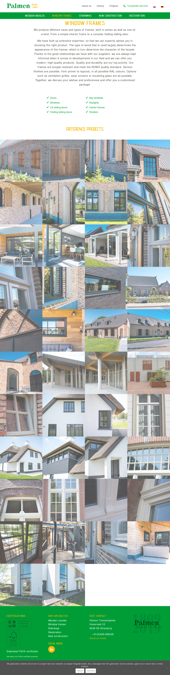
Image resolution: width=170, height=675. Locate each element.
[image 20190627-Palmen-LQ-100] (106, 288)
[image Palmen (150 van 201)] (63, 415)
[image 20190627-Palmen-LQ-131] (63, 288)
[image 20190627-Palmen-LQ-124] (149, 330)
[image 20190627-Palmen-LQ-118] (21, 161)
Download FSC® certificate (22, 651)
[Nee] (166, 667)
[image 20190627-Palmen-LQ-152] (149, 161)
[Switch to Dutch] (154, 7)
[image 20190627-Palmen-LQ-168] (106, 245)
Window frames (57, 624)
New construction (58, 636)
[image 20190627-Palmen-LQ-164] (21, 585)
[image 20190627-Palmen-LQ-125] (106, 203)
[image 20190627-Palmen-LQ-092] (106, 161)
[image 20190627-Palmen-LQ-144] (149, 542)
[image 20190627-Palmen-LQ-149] (63, 330)
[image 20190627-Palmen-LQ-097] (149, 245)
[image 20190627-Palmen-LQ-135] (21, 373)
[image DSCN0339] (63, 373)
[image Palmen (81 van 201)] (21, 500)
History (100, 6)
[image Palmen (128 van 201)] (106, 457)
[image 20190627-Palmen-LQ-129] (63, 203)
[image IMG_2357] (106, 500)
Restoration (54, 632)
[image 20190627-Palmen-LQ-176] (21, 245)
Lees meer (91, 671)
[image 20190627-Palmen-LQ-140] (21, 203)
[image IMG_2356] (149, 500)
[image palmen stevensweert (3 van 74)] (149, 415)
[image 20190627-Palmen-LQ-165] (63, 585)
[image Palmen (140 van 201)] (106, 415)
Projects (113, 6)
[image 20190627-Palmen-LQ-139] (106, 330)
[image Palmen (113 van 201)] (149, 457)
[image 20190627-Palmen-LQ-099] (63, 161)
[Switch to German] (162, 7)
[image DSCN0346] (106, 373)
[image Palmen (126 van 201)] (21, 457)
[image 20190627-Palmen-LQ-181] (63, 245)
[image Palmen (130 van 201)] (63, 457)
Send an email (98, 638)
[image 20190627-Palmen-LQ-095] (21, 288)
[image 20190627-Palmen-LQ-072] (63, 542)
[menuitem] (84, 6)
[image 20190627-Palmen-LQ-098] (106, 542)
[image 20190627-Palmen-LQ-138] (21, 330)
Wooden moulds (57, 620)
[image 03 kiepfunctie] (21, 542)
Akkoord (80, 671)
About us (86, 6)
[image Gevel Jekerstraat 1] (149, 373)
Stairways (54, 628)
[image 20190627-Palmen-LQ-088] (149, 288)
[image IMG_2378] (21, 415)
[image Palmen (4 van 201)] (63, 500)
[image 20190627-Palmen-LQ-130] (149, 203)
